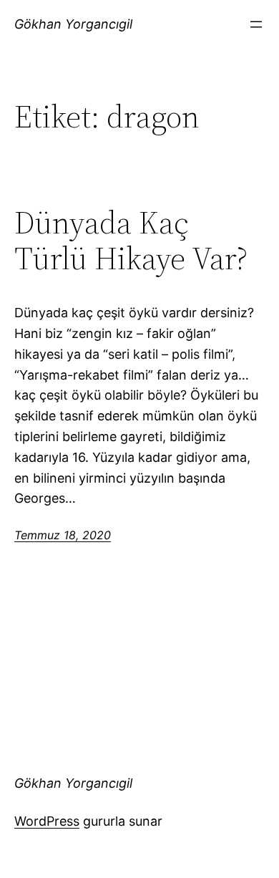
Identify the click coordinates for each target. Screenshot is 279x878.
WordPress (46, 821)
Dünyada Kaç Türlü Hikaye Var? (131, 241)
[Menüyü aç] (256, 24)
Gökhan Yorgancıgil (73, 24)
